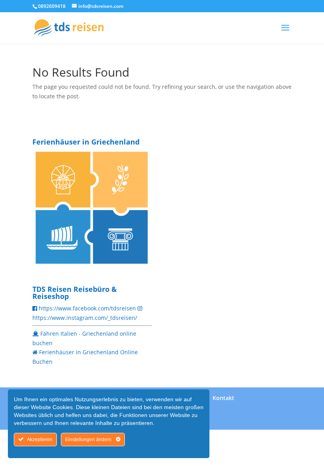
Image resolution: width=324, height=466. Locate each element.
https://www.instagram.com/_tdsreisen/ (84, 317)
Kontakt (223, 398)
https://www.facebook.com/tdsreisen (87, 308)
